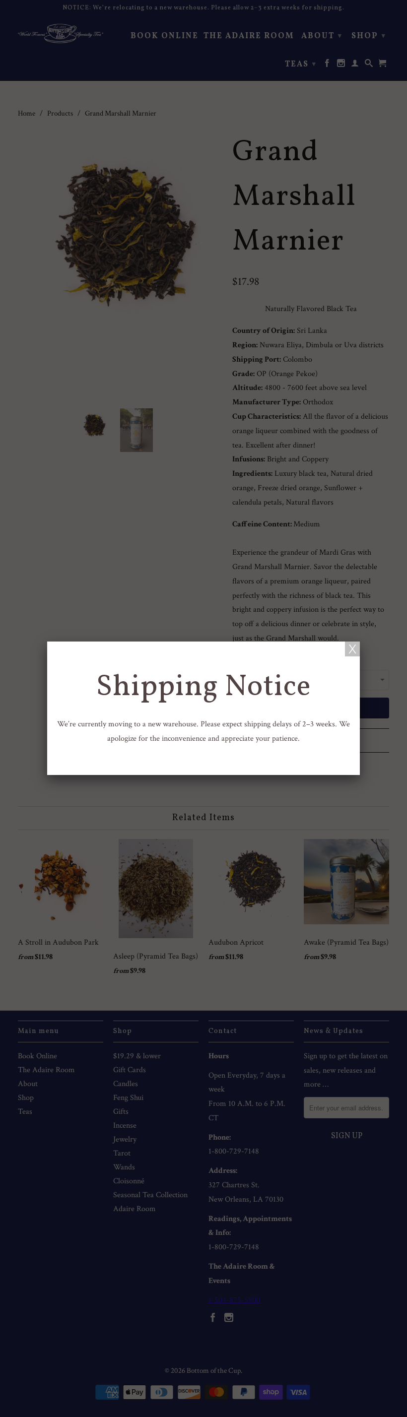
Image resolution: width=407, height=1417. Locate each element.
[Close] (352, 649)
